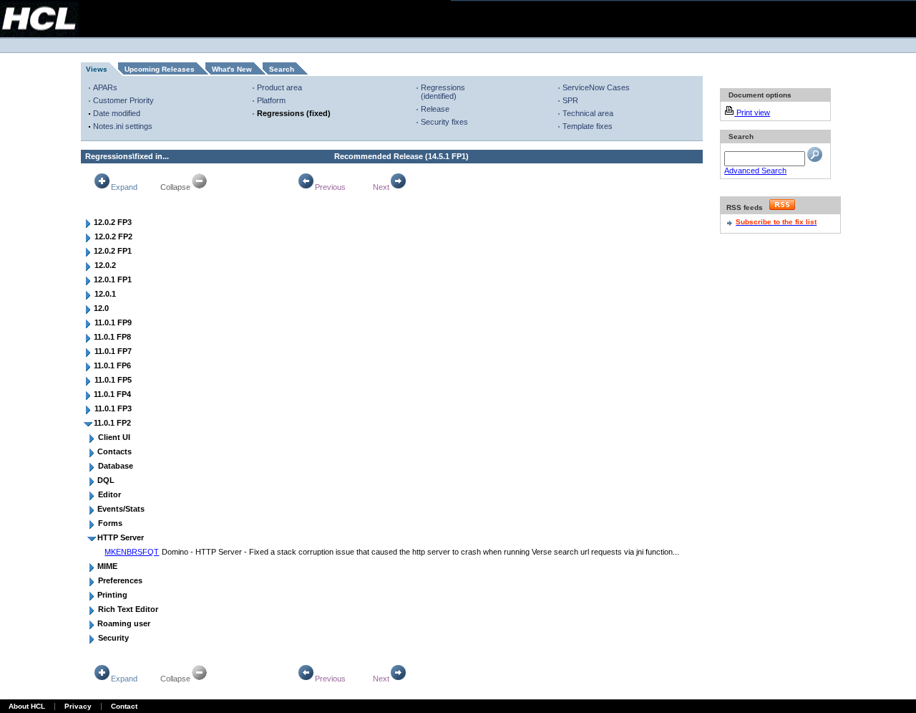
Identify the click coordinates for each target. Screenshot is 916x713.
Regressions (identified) (443, 91)
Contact (124, 706)
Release (435, 109)
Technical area (587, 113)
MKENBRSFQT (131, 551)
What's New (232, 69)
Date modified (116, 113)
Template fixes (587, 126)
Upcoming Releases (160, 69)
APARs (105, 87)
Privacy (78, 706)
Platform (271, 100)
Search (281, 69)
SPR (570, 100)
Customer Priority (123, 100)
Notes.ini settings (122, 126)
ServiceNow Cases (596, 87)
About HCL (27, 706)
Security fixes (444, 122)
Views (96, 69)
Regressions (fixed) (294, 113)
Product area (279, 87)
